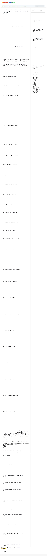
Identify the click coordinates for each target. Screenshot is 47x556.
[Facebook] (3, 447)
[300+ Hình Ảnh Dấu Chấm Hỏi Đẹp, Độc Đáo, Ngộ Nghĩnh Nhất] (8, 532)
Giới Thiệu (2, 549)
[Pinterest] (4, 447)
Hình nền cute (34, 80)
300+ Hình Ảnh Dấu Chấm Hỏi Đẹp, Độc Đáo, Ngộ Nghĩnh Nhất (13, 533)
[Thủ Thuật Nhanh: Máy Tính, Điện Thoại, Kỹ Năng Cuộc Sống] (8, 2)
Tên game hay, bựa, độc (35, 90)
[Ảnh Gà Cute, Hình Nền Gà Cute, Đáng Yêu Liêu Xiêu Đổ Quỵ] (5, 513)
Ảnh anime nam (34, 83)
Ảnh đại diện (34, 81)
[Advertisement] (16, 20)
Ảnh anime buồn (34, 85)
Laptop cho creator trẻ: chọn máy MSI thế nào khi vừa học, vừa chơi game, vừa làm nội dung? (38, 66)
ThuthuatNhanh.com (17, 547)
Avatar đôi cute (34, 82)
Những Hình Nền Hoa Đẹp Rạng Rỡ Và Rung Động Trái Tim (12, 500)
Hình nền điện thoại (35, 77)
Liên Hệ (2, 552)
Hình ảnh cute (34, 79)
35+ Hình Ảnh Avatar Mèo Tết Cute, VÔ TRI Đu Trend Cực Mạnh (13, 475)
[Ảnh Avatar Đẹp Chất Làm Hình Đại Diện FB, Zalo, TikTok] (7, 488)
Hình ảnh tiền (34, 84)
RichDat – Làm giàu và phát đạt (36, 73)
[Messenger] (5, 447)
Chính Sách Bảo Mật (3, 550)
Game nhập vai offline (35, 91)
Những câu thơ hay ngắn (36, 87)
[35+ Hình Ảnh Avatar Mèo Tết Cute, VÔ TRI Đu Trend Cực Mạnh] (10, 474)
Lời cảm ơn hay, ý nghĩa (35, 86)
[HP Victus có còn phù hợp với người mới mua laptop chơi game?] (37, 28)
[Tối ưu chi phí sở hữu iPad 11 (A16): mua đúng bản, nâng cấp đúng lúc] (37, 37)
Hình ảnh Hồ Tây (6, 431)
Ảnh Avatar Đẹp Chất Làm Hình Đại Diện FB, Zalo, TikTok (12, 489)
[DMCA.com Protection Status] (3, 548)
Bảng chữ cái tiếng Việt (35, 88)
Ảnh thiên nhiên (34, 76)
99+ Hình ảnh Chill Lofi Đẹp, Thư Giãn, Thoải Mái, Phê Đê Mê (12, 544)
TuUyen (4, 13)
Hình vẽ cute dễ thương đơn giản (36, 89)
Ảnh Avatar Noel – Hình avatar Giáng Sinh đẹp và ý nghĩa (12, 482)
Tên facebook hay (35, 92)
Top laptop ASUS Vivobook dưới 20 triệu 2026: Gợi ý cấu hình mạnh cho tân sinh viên (38, 48)
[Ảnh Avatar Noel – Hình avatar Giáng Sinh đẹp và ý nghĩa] (7, 481)
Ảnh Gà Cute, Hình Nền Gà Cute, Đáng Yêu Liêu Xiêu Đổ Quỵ (12, 514)
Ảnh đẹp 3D (34, 75)
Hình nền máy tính (35, 78)
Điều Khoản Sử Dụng (4, 551)
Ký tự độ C (34, 93)
